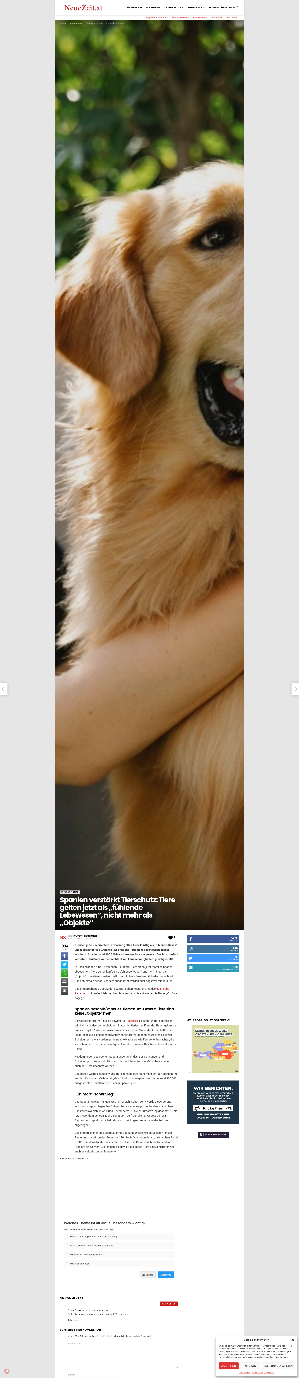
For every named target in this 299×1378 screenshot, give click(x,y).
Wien (234, 17)
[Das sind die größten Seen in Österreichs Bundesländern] (215, 1072)
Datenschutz (244, 1372)
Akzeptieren (228, 1366)
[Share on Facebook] (64, 956)
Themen (212, 7)
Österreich (134, 7)
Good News (152, 7)
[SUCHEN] (238, 7)
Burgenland (151, 17)
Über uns (227, 7)
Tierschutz (81, 1158)
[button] (292, 1339)
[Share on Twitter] (64, 965)
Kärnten (163, 17)
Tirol (228, 17)
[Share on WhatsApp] (64, 973)
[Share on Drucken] (64, 982)
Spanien (66, 1158)
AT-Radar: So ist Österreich (209, 1020)
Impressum (269, 1372)
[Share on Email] (64, 991)
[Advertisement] (119, 1188)
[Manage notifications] (6, 1371)
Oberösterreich (199, 17)
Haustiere (132, 1020)
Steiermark (215, 17)
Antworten (169, 1303)
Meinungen (195, 7)
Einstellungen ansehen (278, 1366)
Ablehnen (250, 1366)
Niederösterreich (180, 17)
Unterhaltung (173, 7)
